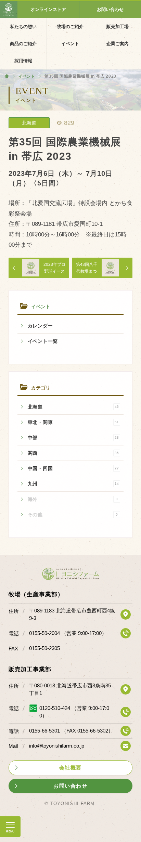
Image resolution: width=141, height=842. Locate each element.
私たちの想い (23, 26)
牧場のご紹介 (70, 26)
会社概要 (70, 767)
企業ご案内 (117, 43)
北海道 (73, 407)
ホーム (7, 76)
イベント (70, 43)
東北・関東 (73, 422)
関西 (73, 453)
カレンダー (40, 325)
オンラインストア (48, 9)
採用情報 (23, 60)
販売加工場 (117, 26)
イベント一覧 (43, 341)
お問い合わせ (110, 9)
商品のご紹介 (23, 43)
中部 (73, 437)
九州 (73, 484)
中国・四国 (73, 468)
